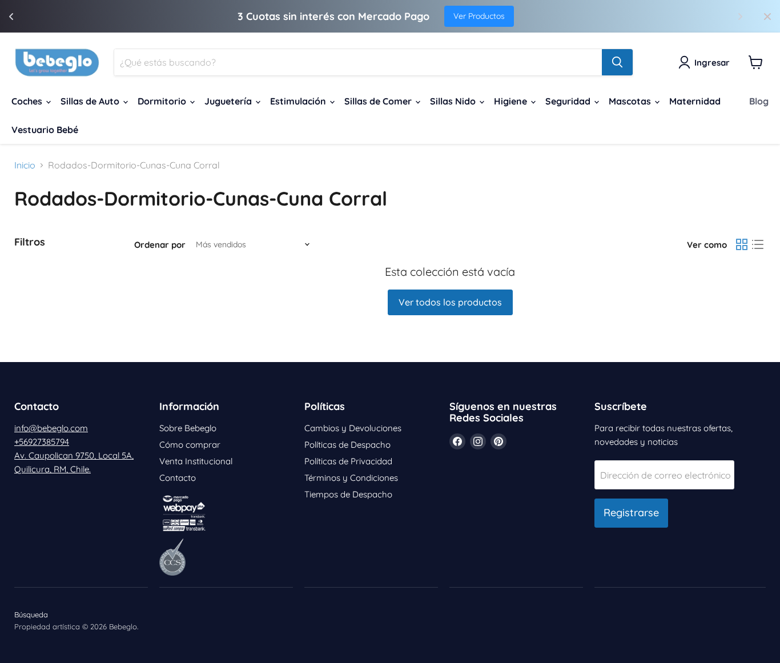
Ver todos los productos (450, 302)
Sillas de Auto (91, 101)
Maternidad (695, 101)
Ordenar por (160, 245)
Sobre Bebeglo (187, 428)
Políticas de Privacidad (348, 461)
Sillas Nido (454, 101)
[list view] (758, 244)
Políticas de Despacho (347, 444)
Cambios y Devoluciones (352, 428)
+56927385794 (41, 441)
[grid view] (742, 244)
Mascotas (631, 101)
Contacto (177, 477)
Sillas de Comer (379, 101)
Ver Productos (479, 16)
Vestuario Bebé (44, 129)
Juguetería (229, 101)
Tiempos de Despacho (348, 494)
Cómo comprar (189, 444)
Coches (28, 101)
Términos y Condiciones (351, 477)
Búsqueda (31, 614)
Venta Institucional (195, 461)
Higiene (511, 101)
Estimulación (299, 101)
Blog (759, 101)
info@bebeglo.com (51, 428)
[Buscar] (617, 62)
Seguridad (569, 101)
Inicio (24, 165)
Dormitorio (163, 101)
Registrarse (631, 512)
